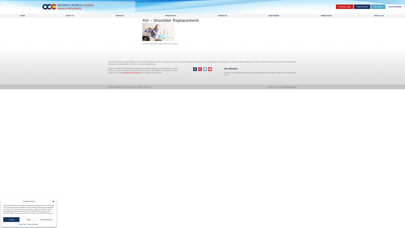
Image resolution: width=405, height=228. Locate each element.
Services (120, 16)
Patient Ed (222, 16)
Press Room (326, 16)
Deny (29, 220)
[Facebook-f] (195, 69)
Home (22, 16)
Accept (11, 220)
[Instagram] (200, 69)
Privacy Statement (33, 224)
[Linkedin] (205, 69)
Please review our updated (277, 87)
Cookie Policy (23, 224)
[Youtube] (210, 69)
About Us (70, 16)
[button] (53, 201)
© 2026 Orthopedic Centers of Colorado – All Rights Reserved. (129, 87)
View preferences (46, 220)
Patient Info (170, 16)
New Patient (274, 16)
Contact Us (378, 16)
